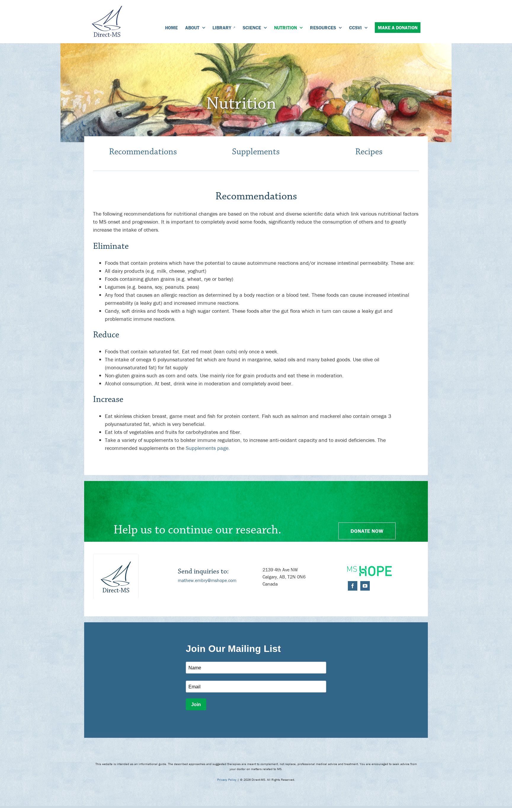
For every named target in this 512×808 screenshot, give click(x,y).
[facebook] (352, 586)
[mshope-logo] (369, 568)
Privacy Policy (226, 779)
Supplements (256, 151)
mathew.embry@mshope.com (207, 580)
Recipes (369, 151)
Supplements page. (208, 448)
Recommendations (143, 151)
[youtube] (365, 586)
